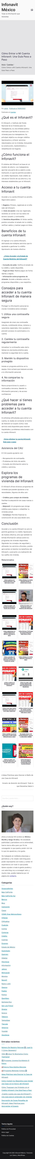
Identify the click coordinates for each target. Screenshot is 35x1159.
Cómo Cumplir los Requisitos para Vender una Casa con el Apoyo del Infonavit (17, 1082)
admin (6, 108)
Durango (5, 943)
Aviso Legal (5, 1132)
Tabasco (5, 1017)
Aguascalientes (7, 888)
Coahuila (5, 925)
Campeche (6, 907)
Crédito (4, 936)
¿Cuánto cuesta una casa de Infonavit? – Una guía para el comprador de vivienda (17, 1095)
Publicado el (17, 108)
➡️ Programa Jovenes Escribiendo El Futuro (15, 1062)
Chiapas (5, 918)
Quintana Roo (7, 1002)
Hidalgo (4, 958)
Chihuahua (5, 921)
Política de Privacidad (9, 1129)
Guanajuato (6, 951)
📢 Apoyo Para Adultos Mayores (14, 1067)
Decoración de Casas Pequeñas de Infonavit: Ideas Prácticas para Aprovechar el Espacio (15, 1103)
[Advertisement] (17, 37)
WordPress (21, 1155)
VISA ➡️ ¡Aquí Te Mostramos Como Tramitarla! (15, 1055)
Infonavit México (20, 1153)
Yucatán (5, 1031)
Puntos (4, 995)
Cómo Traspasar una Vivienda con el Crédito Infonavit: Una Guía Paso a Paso (17, 1088)
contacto (13, 876)
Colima (4, 929)
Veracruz (5, 1028)
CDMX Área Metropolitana (11, 914)
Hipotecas (5, 962)
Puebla (4, 991)
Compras (5, 932)
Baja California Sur (8, 896)
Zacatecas (5, 1035)
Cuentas (13, 112)
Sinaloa (4, 1009)
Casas (4, 910)
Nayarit (4, 980)
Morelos (5, 976)
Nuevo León (6, 984)
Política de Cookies (8, 1135)
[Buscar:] (17, 798)
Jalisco (4, 969)
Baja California (7, 892)
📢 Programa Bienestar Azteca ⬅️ (14, 1071)
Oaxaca (4, 987)
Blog (3, 903)
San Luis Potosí (7, 1006)
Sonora (4, 1013)
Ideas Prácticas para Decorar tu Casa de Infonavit (17, 1075)
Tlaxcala (5, 1024)
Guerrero (5, 954)
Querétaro (5, 998)
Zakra (14, 1155)
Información (6, 965)
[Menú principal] (31, 10)
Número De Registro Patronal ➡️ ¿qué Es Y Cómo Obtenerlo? (17, 1048)
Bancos (4, 899)
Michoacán (6, 973)
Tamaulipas (6, 1020)
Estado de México (8, 947)
